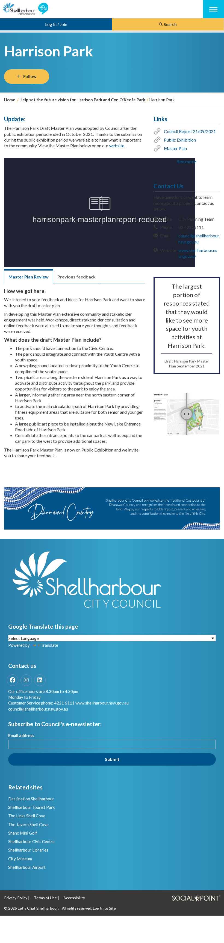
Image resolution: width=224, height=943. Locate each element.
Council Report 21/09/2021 (190, 131)
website (116, 145)
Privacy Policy (15, 897)
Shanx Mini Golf (22, 832)
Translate (49, 645)
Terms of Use (45, 897)
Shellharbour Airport (27, 867)
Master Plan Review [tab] (28, 276)
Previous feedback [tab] (76, 276)
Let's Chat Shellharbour (38, 908)
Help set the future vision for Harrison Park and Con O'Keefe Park (82, 99)
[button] (187, 414)
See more (186, 161)
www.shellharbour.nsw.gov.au (102, 702)
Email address (21, 735)
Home (9, 99)
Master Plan (175, 148)
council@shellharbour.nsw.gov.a (37, 708)
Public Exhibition (180, 139)
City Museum (20, 858)
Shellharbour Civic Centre (31, 841)
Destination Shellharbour (31, 798)
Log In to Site (104, 908)
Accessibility (74, 897)
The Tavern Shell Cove (28, 824)
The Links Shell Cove (26, 815)
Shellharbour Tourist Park (31, 807)
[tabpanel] (74, 378)
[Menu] (213, 8)
